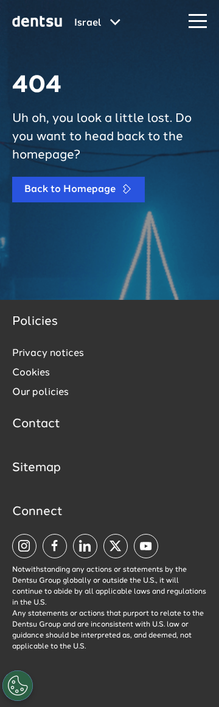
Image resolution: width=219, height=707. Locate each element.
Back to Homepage (71, 189)
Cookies (31, 373)
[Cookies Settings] (17, 685)
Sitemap (36, 468)
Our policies (40, 392)
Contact (36, 424)
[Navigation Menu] (198, 21)
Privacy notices (48, 353)
